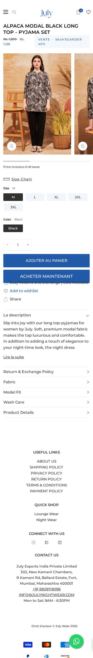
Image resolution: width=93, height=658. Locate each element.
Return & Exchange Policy (28, 371)
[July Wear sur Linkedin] (60, 542)
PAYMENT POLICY (46, 491)
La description (17, 315)
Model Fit (12, 392)
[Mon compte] (71, 12)
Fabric (9, 382)
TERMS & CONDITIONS (46, 485)
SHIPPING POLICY (46, 467)
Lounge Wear (46, 514)
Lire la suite (13, 357)
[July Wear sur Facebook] (46, 542)
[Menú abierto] (4, 12)
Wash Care (13, 402)
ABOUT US (46, 461)
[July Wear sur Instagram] (33, 542)
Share (15, 299)
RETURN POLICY (46, 479)
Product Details (18, 412)
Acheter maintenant (46, 276)
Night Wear (46, 520)
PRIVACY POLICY (46, 473)
